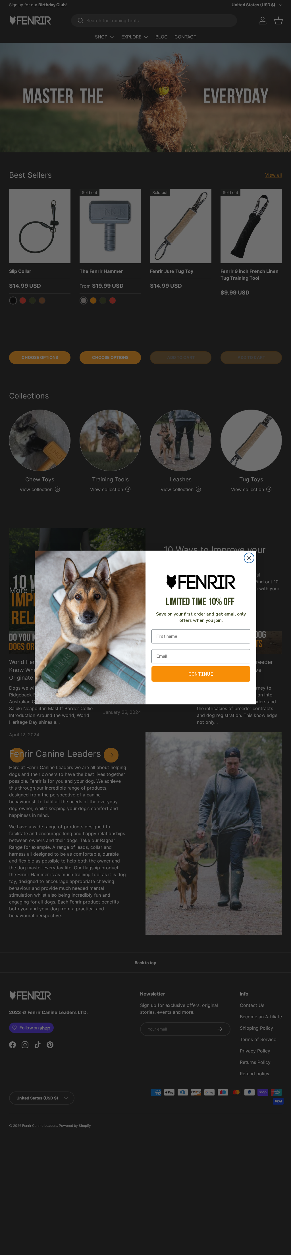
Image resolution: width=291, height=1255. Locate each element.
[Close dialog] (249, 558)
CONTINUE (200, 674)
